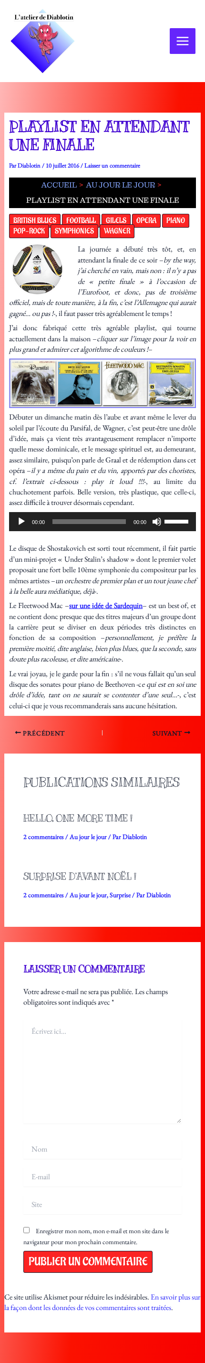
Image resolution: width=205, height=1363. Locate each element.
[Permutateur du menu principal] (182, 41)
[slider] (177, 520)
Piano (175, 220)
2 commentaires (43, 836)
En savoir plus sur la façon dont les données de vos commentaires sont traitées (102, 1302)
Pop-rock (29, 231)
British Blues (34, 220)
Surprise (120, 895)
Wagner (117, 231)
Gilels (116, 220)
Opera (146, 220)
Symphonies (74, 231)
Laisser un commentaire (112, 165)
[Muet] (157, 521)
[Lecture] (21, 521)
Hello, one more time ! (78, 818)
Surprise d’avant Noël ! (79, 876)
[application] (102, 521)
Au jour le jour (88, 836)
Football (81, 220)
